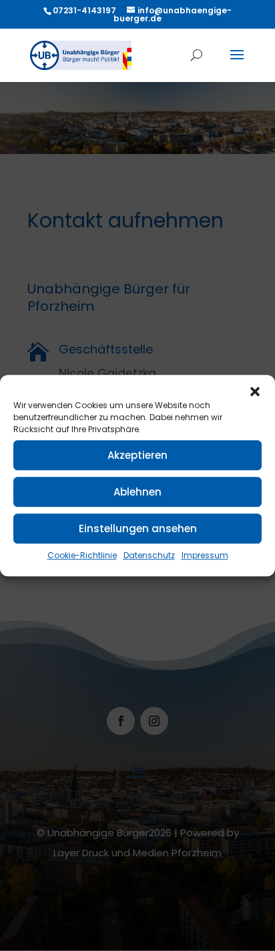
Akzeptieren (137, 455)
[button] (255, 391)
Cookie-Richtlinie (82, 555)
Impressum (205, 555)
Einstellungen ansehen (138, 529)
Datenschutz (149, 555)
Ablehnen (137, 492)
